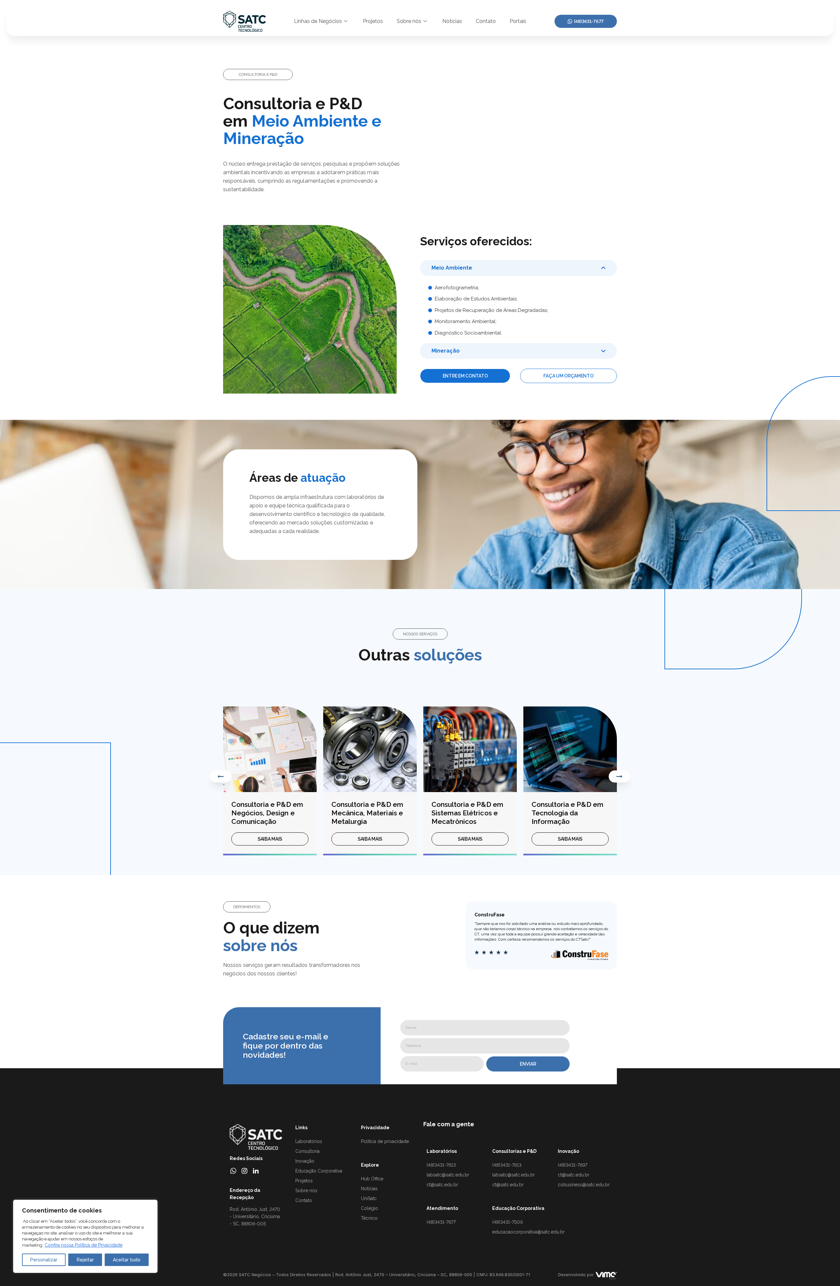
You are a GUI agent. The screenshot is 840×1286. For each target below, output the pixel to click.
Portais (518, 21)
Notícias (452, 21)
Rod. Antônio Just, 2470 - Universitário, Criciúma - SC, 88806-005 (255, 1216)
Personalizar (43, 1259)
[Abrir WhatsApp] (823, 1269)
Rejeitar (85, 1259)
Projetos (373, 21)
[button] (258, 74)
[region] (85, 1236)
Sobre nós (409, 21)
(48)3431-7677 (589, 21)
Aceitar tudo (126, 1259)
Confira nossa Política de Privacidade (83, 1245)
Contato (486, 21)
